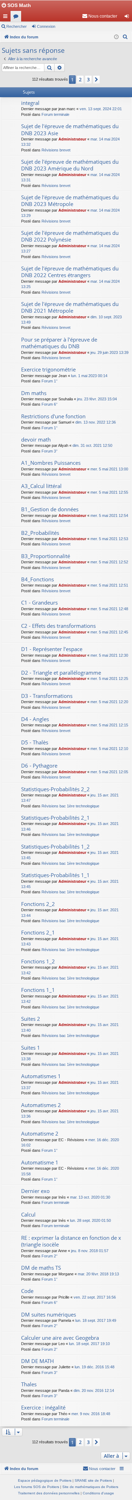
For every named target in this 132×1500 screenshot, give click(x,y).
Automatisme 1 (39, 1162)
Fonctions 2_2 (38, 903)
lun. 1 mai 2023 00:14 (89, 376)
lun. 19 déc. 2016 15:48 (94, 1367)
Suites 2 (30, 1018)
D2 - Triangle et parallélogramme (61, 672)
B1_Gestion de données (49, 509)
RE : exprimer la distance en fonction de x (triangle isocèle (71, 1241)
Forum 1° (49, 381)
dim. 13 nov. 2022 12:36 (95, 422)
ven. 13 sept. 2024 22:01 (101, 109)
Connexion (46, 26)
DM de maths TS (41, 1267)
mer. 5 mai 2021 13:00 (109, 469)
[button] (96, 79)
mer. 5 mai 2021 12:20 (109, 702)
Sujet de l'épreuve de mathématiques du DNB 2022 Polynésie (70, 236)
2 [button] (80, 79)
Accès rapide (7, 17)
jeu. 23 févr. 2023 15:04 (97, 399)
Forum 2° (49, 1256)
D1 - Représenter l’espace (51, 648)
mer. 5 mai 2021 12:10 (109, 748)
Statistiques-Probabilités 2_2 (55, 789)
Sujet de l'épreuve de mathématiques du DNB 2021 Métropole (70, 307)
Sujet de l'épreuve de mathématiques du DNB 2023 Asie (70, 129)
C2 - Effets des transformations (58, 625)
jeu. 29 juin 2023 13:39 (109, 352)
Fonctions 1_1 (38, 989)
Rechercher (16, 26)
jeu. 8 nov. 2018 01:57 (89, 1251)
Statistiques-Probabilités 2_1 (55, 817)
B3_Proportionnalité (45, 556)
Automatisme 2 (39, 1133)
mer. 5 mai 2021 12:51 (109, 585)
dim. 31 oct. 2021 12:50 (92, 445)
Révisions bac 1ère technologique (70, 806)
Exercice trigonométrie (48, 369)
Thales (29, 1384)
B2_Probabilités (40, 532)
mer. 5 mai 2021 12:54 (109, 515)
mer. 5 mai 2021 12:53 (109, 539)
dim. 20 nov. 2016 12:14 (94, 1390)
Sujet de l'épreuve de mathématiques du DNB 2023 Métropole (70, 200)
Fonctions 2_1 (38, 932)
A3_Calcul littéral (41, 485)
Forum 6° (49, 404)
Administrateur (72, 139)
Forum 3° (49, 451)
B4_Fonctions (37, 579)
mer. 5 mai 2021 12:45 (109, 632)
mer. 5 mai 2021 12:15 (109, 725)
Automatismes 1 (41, 1076)
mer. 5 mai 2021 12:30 (109, 655)
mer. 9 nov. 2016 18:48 (90, 1414)
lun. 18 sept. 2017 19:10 (89, 1344)
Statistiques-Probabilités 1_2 (55, 846)
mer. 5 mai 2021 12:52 (109, 562)
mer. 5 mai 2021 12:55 (109, 492)
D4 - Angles (35, 719)
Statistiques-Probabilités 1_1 (55, 875)
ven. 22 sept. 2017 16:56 (95, 1297)
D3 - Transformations (47, 695)
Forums (17, 17)
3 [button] (88, 79)
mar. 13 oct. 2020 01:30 (90, 1197)
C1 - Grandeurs (39, 602)
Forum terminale (55, 114)
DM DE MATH (37, 1360)
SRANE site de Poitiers (93, 1480)
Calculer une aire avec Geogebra (60, 1337)
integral (30, 102)
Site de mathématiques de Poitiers (90, 1487)
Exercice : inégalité (43, 1407)
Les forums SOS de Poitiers (36, 1487)
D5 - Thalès (34, 742)
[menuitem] (99, 16)
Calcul (28, 1214)
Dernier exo (35, 1190)
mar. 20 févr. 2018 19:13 (98, 1274)
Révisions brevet (56, 150)
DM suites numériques (48, 1314)
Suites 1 (30, 1047)
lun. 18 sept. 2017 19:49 (95, 1320)
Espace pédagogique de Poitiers (44, 1480)
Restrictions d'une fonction (53, 416)
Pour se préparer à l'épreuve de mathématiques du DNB (59, 343)
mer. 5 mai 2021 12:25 (109, 678)
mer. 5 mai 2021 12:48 (109, 609)
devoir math (36, 439)
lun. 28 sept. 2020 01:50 (90, 1220)
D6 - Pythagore (39, 765)
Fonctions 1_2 (38, 961)
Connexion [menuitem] (128, 17)
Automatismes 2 (41, 1104)
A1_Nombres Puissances (51, 462)
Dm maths (33, 392)
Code (27, 1290)
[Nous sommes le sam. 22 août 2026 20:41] (116, 37)
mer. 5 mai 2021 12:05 (109, 772)
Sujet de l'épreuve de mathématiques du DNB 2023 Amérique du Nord (70, 165)
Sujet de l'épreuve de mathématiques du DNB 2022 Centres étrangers (70, 272)
